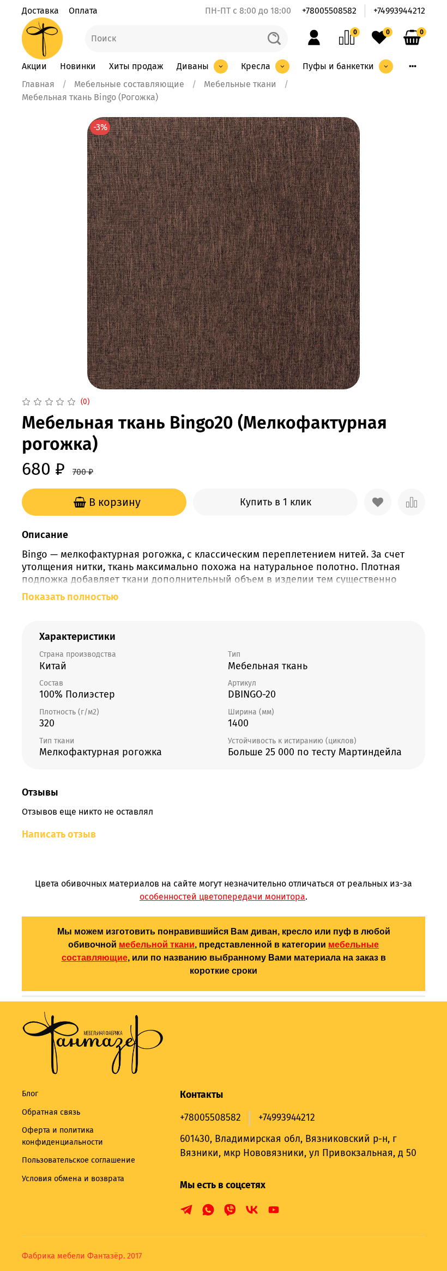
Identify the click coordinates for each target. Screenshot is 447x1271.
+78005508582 (329, 10)
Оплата (83, 10)
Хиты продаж (136, 66)
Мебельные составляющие (129, 84)
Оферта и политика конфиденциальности (62, 1136)
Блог (30, 1093)
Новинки (78, 66)
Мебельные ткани (240, 84)
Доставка (40, 10)
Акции (34, 66)
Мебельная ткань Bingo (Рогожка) (90, 97)
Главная (38, 84)
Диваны (193, 66)
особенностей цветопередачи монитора (222, 896)
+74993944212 (399, 10)
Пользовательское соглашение (78, 1160)
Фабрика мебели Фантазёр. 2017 (82, 1256)
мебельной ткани (157, 944)
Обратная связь (51, 1112)
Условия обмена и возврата (73, 1178)
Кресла (255, 66)
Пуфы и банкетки (338, 66)
